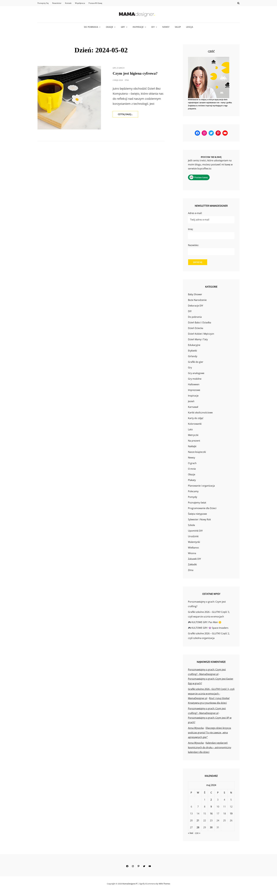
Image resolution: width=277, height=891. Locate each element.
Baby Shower (195, 294)
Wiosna (192, 553)
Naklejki (192, 446)
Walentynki (194, 542)
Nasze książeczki (197, 452)
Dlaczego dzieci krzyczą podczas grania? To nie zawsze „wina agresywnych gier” (209, 732)
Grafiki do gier (195, 361)
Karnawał (193, 406)
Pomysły (192, 497)
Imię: (190, 229)
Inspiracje (138, 27)
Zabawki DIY (194, 558)
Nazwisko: (193, 245)
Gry (123, 27)
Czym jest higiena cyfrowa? (135, 73)
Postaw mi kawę (95, 3)
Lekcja (189, 27)
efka (127, 80)
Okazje (109, 27)
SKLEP (178, 27)
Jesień (191, 401)
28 (198, 827)
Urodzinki (193, 536)
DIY (153, 27)
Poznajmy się (43, 3)
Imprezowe (194, 390)
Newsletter (56, 3)
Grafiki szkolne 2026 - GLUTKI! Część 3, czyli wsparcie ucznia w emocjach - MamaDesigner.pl (211, 693)
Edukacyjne (194, 345)
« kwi (190, 833)
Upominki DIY (195, 530)
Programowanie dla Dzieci (202, 508)
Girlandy (192, 356)
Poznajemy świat (197, 502)
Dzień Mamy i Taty (198, 339)
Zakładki (192, 564)
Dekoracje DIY (195, 305)
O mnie (192, 468)
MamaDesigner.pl (129, 883)
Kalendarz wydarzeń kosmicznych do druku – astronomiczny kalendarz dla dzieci (209, 747)
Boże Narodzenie (197, 300)
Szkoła (191, 525)
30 (211, 827)
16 (211, 813)
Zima (190, 570)
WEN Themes (164, 883)
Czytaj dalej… (128, 115)
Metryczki (193, 435)
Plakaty (192, 480)
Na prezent (194, 440)
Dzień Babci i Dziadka (199, 322)
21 (198, 820)
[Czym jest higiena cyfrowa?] (69, 97)
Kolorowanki (195, 423)
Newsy (165, 27)
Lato (190, 429)
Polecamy (193, 491)
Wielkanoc (193, 547)
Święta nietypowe (197, 513)
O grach (121, 68)
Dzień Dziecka (195, 328)
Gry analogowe (196, 373)
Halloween (193, 384)
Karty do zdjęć (195, 418)
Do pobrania (91, 27)
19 (231, 813)
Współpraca (80, 3)
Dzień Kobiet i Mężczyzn (201, 333)
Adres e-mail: (195, 213)
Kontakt (68, 3)
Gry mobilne (194, 378)
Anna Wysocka (196, 728)
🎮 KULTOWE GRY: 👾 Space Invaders (208, 627)
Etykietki (192, 350)
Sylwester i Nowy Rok (199, 519)
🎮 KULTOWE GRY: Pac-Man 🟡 (204, 622)
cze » (197, 833)
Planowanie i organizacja (201, 485)
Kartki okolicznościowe (200, 412)
